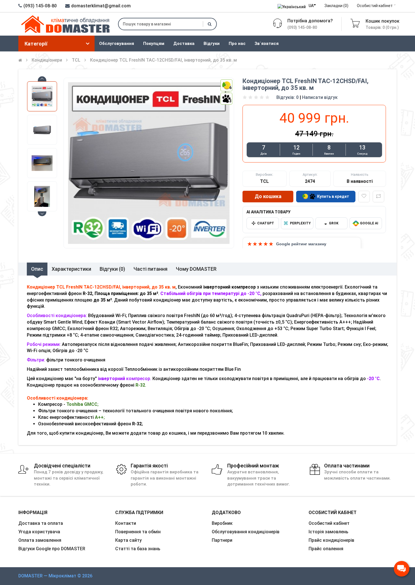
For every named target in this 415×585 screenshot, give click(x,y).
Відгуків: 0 (287, 97)
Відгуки (212, 43)
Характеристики (71, 269)
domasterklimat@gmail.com (101, 5)
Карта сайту (128, 540)
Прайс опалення (326, 548)
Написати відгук (320, 97)
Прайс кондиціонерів (331, 540)
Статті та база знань (137, 548)
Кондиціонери (47, 60)
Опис (37, 269)
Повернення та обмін (138, 531)
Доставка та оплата (40, 523)
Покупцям (153, 43)
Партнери (222, 540)
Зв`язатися (267, 43)
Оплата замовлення (39, 540)
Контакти (125, 523)
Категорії (36, 44)
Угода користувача (39, 531)
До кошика (268, 196)
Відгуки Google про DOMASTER (51, 548)
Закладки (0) (336, 5)
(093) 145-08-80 (40, 5)
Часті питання (150, 269)
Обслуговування (116, 43)
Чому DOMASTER (196, 269)
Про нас (237, 43)
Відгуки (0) (112, 269)
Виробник (222, 523)
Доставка (184, 43)
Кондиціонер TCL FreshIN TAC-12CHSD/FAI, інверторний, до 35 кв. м (163, 60)
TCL (76, 60)
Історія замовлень (328, 531)
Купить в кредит (333, 196)
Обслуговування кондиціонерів (245, 531)
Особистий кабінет (375, 5)
